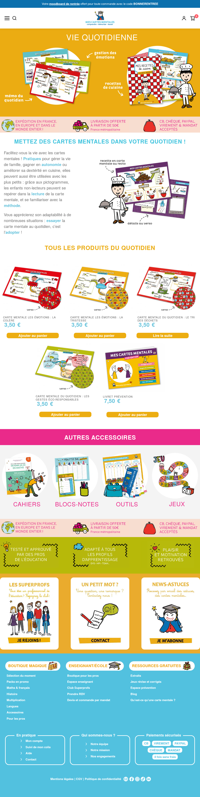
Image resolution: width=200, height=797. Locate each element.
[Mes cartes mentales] (99, 18)
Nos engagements (103, 756)
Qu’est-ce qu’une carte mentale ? (152, 700)
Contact (31, 759)
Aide (29, 753)
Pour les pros (16, 718)
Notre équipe (99, 744)
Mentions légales (61, 779)
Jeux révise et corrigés (145, 681)
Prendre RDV (76, 694)
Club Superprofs (78, 687)
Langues (12, 706)
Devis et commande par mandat (88, 700)
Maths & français (18, 687)
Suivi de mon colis (38, 747)
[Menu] (7, 18)
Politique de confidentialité (103, 779)
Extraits (135, 675)
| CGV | (79, 779)
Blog (133, 694)
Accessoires (15, 712)
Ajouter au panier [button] (32, 335)
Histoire (12, 694)
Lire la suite (162, 335)
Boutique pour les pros (83, 675)
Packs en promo (18, 681)
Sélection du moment (21, 675)
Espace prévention (143, 687)
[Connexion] (184, 18)
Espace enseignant (80, 681)
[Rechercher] (14, 18)
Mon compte (34, 741)
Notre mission (100, 750)
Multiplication (16, 700)
